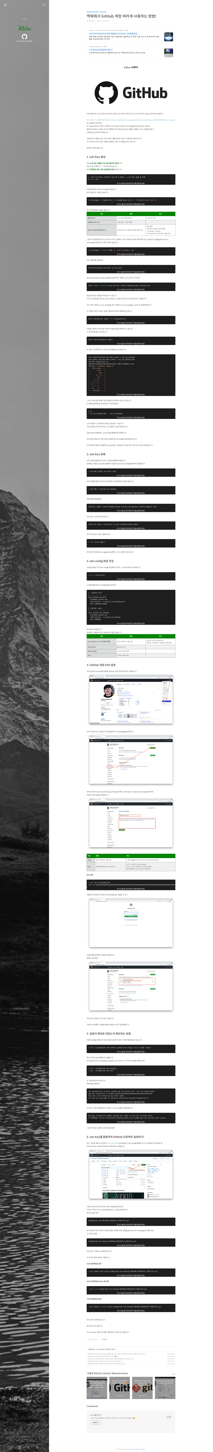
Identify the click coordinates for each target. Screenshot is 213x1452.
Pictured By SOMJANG (24, 41)
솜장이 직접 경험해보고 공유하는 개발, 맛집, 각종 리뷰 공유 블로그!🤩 (112, 1418)
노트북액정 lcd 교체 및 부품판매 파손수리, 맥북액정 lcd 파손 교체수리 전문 (117, 53)
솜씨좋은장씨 (96, 1415)
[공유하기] (94, 1339)
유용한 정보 (91, 1349)
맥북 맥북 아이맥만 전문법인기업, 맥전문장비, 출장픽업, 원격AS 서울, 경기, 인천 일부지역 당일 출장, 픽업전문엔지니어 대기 (124, 38)
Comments (92, 1406)
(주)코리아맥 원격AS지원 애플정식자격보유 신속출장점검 (113, 34)
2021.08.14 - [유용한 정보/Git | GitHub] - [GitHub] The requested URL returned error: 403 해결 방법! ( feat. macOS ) (131, 120)
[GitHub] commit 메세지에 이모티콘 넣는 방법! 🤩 (102, 1356)
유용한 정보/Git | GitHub (96, 12)
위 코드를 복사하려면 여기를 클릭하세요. (131, 183)
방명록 (20, 1447)
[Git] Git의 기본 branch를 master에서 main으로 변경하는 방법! (106, 1364)
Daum (130, 1449)
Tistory (143, 1449)
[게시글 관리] (97, 1339)
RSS (29, 1447)
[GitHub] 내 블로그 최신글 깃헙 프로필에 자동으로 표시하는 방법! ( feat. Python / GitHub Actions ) (116, 1354)
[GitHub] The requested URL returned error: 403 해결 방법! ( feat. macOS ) (110, 1359)
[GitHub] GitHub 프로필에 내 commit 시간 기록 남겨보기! (104, 1361)
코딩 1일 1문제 (112, 1143)
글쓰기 (11, 1447)
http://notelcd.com (96, 47)
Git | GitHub (100, 1349)
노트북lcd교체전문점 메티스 (101, 50)
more (173, 1374)
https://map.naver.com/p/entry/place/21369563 (106, 30)
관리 (37, 1447)
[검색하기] (44, 5)
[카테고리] (5, 4)
